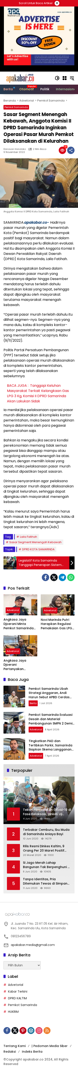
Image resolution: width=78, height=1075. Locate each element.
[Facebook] (45, 577)
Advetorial (13, 610)
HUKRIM (13, 1011)
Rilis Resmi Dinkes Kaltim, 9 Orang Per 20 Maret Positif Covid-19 (43, 848)
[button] (57, 78)
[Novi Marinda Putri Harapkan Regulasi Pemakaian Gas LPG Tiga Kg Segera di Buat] (58, 605)
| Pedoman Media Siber (50, 1046)
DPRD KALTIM (17, 998)
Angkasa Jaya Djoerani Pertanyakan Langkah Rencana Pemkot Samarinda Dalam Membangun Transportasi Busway (20, 665)
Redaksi (9, 1051)
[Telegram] (62, 577)
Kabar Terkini (17, 991)
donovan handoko (14, 149)
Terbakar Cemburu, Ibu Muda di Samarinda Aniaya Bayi (46, 832)
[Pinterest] (23, 1030)
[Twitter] (54, 577)
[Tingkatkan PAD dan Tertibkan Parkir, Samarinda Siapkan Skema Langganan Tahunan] (14, 749)
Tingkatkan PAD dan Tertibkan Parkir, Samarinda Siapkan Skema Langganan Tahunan (50, 747)
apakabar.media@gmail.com (33, 945)
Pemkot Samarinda (16, 107)
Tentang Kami (14, 1046)
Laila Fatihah (28, 537)
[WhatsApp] (71, 577)
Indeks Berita (32, 1051)
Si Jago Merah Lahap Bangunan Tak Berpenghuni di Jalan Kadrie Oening (46, 865)
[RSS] (47, 1030)
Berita (33, 703)
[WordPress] (31, 1030)
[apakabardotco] (20, 78)
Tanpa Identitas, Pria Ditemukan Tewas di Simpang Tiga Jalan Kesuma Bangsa (46, 881)
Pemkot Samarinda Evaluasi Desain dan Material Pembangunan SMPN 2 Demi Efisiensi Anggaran (50, 721)
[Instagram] (39, 1030)
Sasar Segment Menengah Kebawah (35, 542)
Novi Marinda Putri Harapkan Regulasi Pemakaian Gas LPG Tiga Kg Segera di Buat (56, 624)
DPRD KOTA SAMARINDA (38, 549)
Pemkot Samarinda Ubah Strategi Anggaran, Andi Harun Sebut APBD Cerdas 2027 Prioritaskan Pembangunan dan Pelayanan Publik (49, 699)
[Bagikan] (71, 150)
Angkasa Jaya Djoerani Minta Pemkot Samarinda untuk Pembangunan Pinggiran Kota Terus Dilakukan (19, 624)
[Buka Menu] (64, 78)
